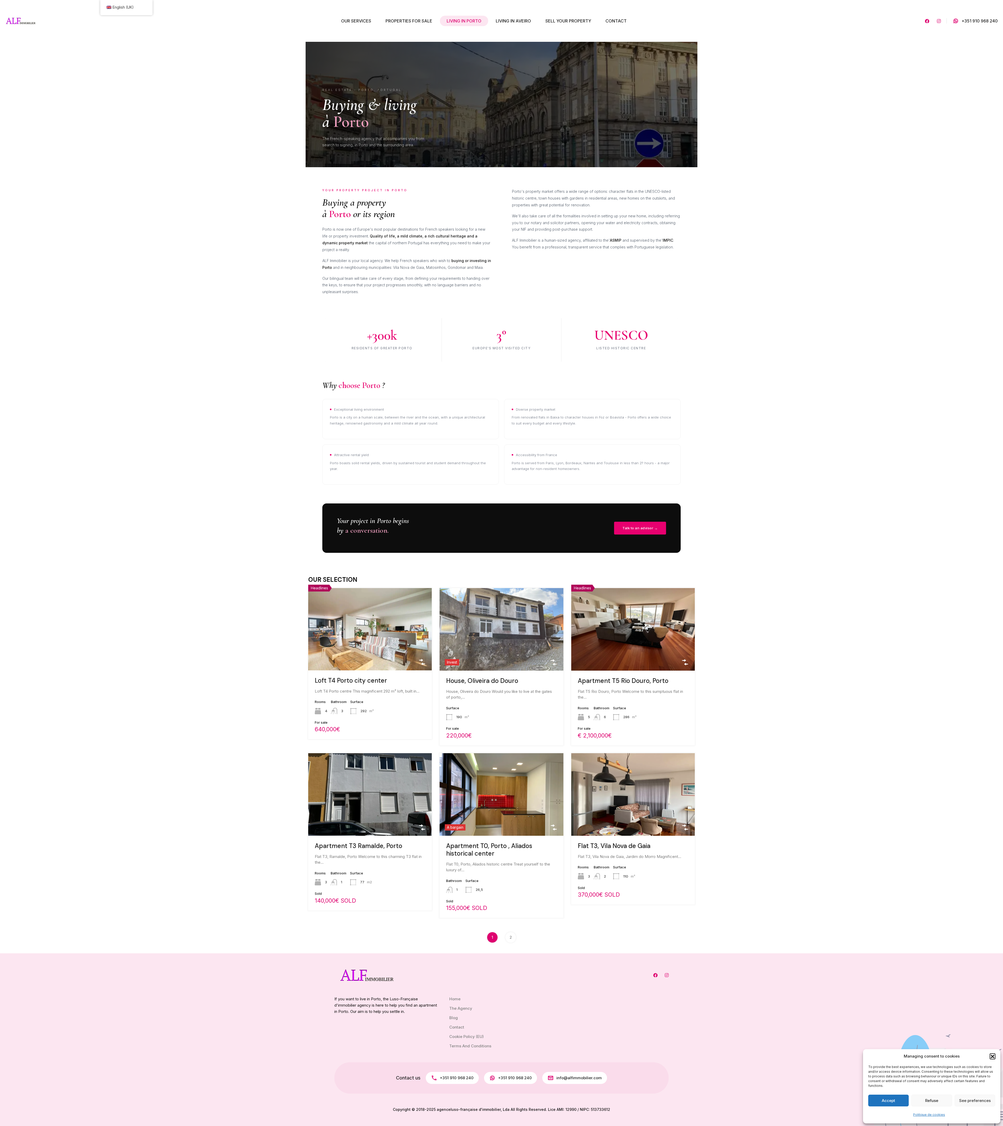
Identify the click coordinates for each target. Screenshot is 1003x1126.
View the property (370, 653)
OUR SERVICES (356, 21)
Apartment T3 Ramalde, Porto (358, 846)
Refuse (931, 1100)
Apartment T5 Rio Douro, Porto (623, 681)
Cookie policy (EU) (466, 1036)
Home (454, 998)
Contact (456, 1027)
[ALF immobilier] (21, 20)
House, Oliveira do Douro (482, 681)
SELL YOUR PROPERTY (568, 21)
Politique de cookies (929, 1115)
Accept (888, 1100)
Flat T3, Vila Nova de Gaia (614, 846)
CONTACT (616, 21)
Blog (453, 1017)
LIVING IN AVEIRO (513, 21)
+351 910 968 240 (979, 21)
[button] (992, 1056)
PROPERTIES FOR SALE (409, 21)
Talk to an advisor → (640, 528)
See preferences (975, 1100)
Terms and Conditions (470, 1045)
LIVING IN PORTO (464, 21)
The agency (460, 1008)
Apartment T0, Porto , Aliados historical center (489, 849)
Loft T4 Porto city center (351, 680)
